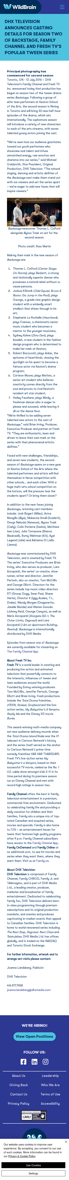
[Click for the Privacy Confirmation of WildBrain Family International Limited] (34, 1120)
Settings (33, 1173)
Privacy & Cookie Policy (22, 1156)
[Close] (63, 1144)
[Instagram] (45, 1062)
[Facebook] (23, 1062)
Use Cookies (33, 1165)
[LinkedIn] (34, 1062)
